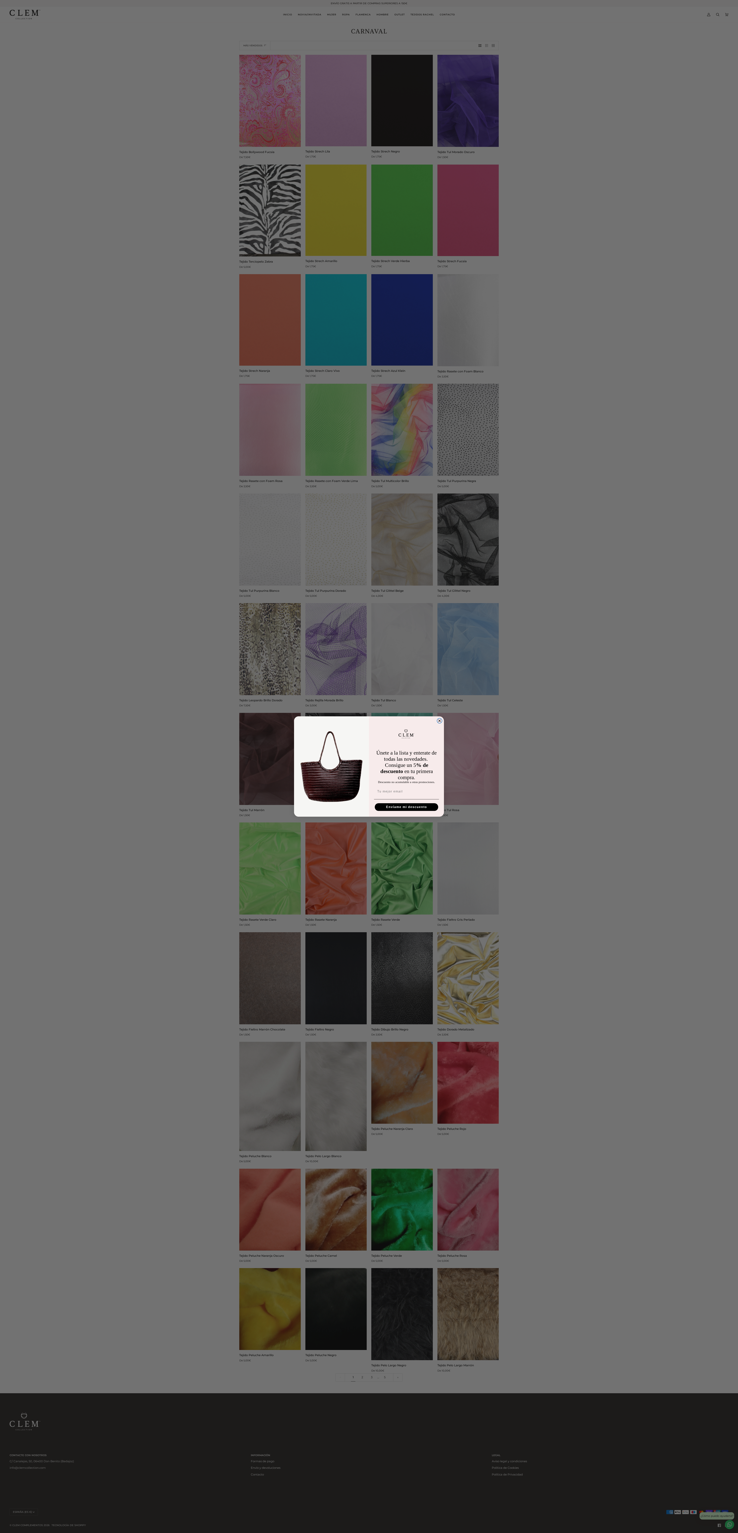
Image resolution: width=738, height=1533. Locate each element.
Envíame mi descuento (406, 807)
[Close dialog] (439, 720)
